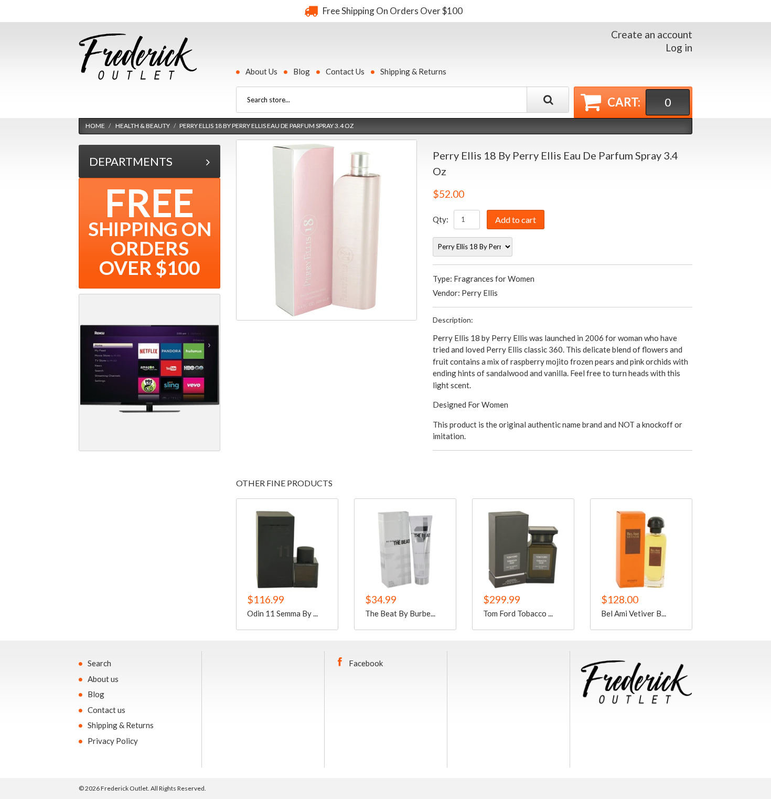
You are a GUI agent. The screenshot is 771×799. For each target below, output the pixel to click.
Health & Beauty (142, 126)
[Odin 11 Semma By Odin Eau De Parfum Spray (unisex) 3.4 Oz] (287, 549)
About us (103, 679)
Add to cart (515, 220)
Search (99, 663)
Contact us (106, 710)
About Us (261, 71)
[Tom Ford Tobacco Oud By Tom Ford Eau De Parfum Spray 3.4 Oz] (523, 549)
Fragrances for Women (494, 278)
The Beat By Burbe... (400, 613)
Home (95, 126)
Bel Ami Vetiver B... (633, 613)
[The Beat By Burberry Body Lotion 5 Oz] (405, 549)
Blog (301, 71)
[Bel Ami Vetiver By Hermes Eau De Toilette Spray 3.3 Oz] (641, 549)
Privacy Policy (113, 740)
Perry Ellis (480, 292)
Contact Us (345, 71)
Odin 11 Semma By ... (282, 613)
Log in (679, 47)
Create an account (651, 34)
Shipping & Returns (413, 71)
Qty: (440, 219)
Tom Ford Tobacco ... (518, 613)
